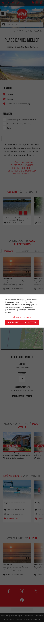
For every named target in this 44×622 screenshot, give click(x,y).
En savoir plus (23, 317)
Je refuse (14, 322)
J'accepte (32, 322)
